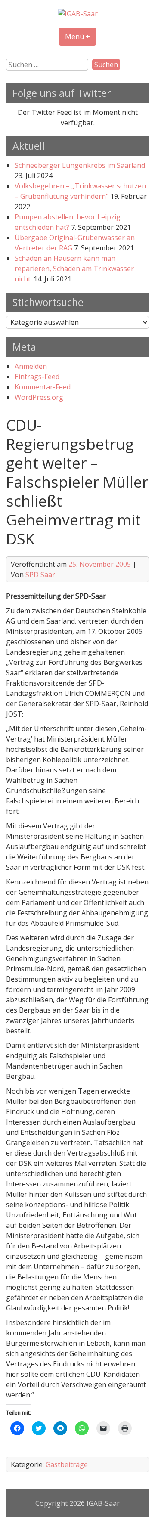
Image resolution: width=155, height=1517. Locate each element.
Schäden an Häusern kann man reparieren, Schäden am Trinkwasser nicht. (74, 268)
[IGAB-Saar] (78, 14)
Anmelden (31, 366)
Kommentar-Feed (43, 387)
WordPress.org (39, 397)
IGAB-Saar (103, 1503)
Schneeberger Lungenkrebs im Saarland (80, 165)
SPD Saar (40, 574)
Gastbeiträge (67, 1464)
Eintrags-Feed (37, 376)
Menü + (77, 36)
